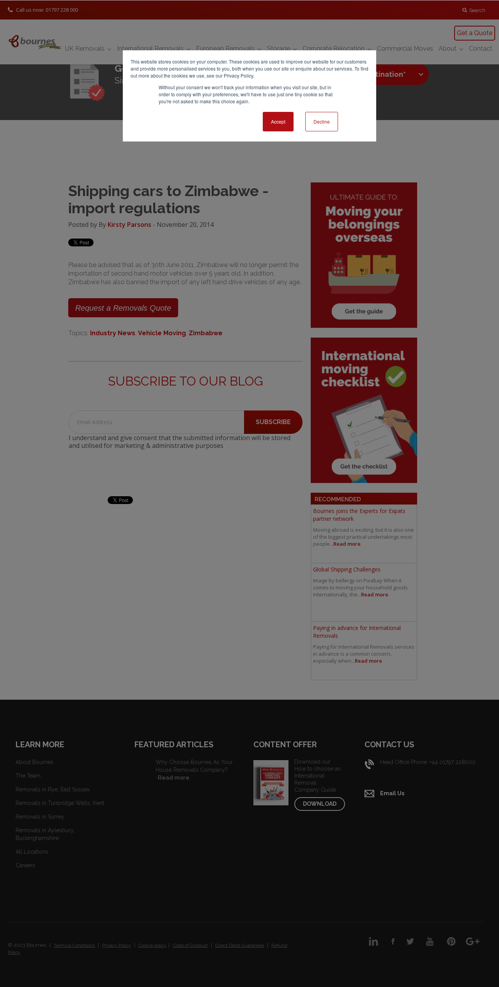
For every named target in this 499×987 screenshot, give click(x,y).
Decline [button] (321, 121)
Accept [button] (278, 121)
